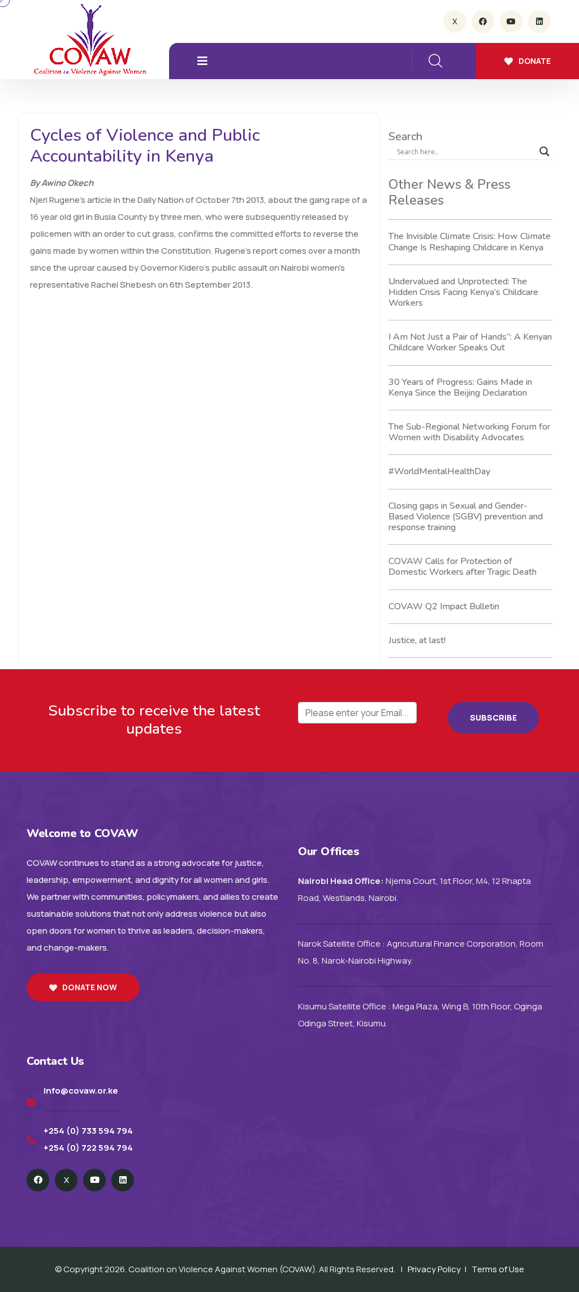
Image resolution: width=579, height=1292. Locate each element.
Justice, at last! (417, 640)
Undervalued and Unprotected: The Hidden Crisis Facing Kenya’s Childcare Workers (463, 292)
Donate (534, 60)
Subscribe (493, 717)
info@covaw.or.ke (81, 1090)
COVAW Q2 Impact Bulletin (443, 606)
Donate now (89, 987)
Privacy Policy (434, 1269)
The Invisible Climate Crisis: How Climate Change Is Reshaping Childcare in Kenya (469, 241)
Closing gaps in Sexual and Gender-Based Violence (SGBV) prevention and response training (465, 517)
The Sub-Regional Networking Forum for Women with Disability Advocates (469, 432)
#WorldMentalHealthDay (439, 471)
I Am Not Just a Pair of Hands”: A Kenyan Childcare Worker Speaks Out (470, 342)
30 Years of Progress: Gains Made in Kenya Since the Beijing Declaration (460, 387)
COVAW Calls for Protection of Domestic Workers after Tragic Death (462, 566)
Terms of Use (498, 1269)
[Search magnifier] (544, 151)
